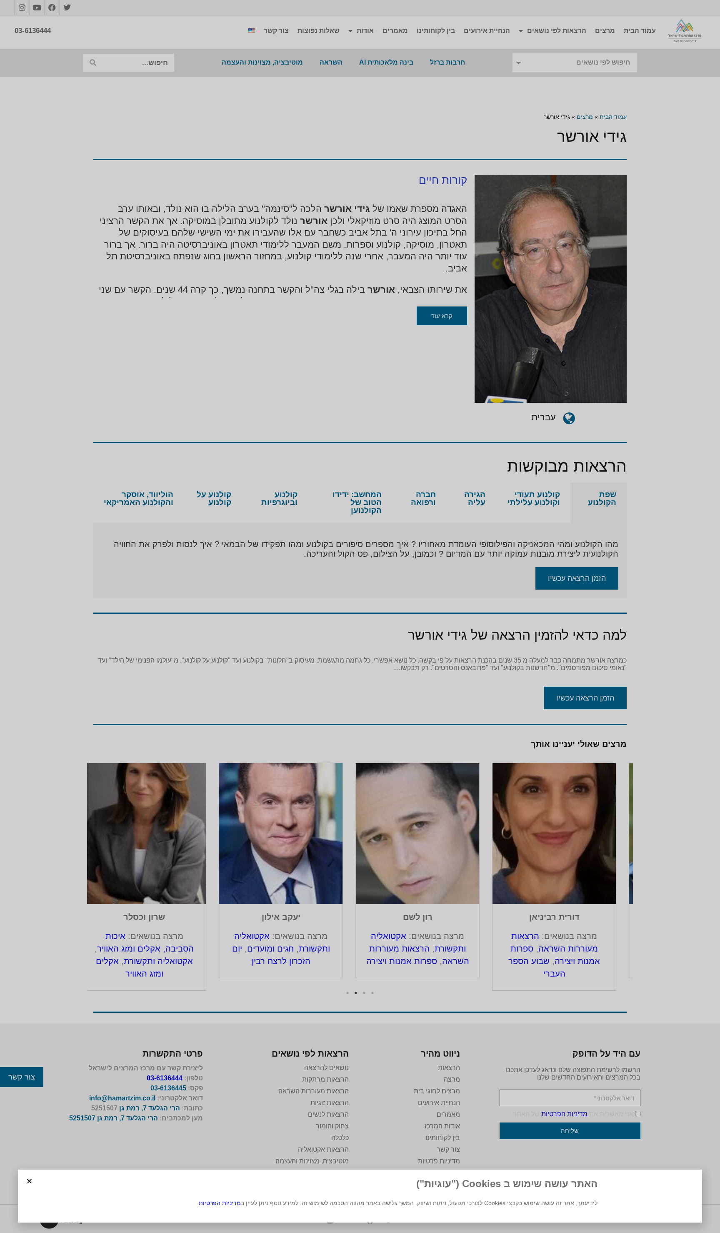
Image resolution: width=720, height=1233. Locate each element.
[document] (360, 616)
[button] (29, 1181)
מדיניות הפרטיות (220, 1203)
